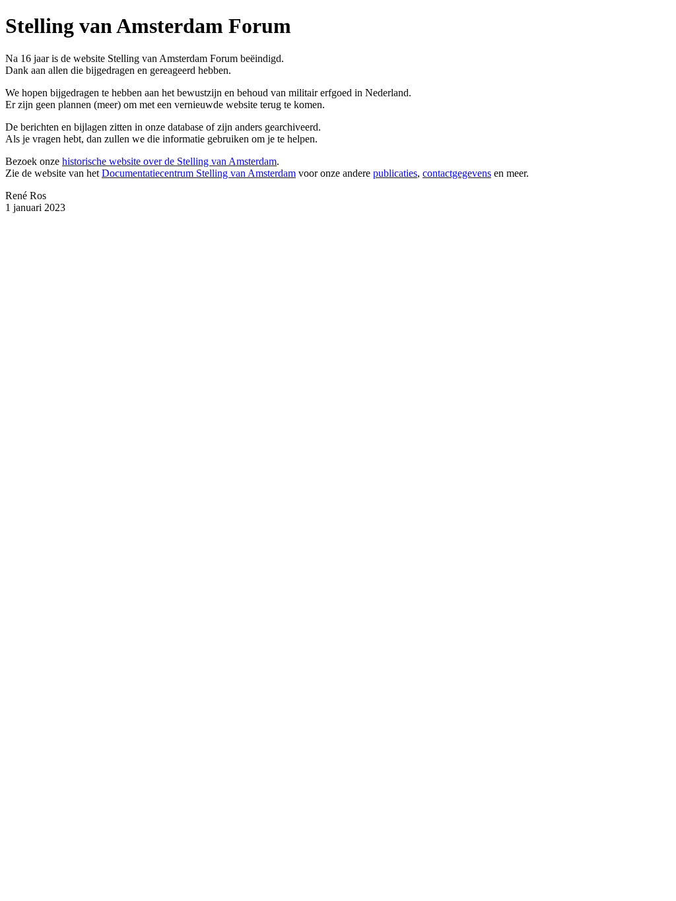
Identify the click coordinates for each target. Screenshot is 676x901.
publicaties (395, 173)
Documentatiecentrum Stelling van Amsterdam (199, 173)
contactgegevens (456, 173)
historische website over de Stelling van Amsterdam (169, 161)
